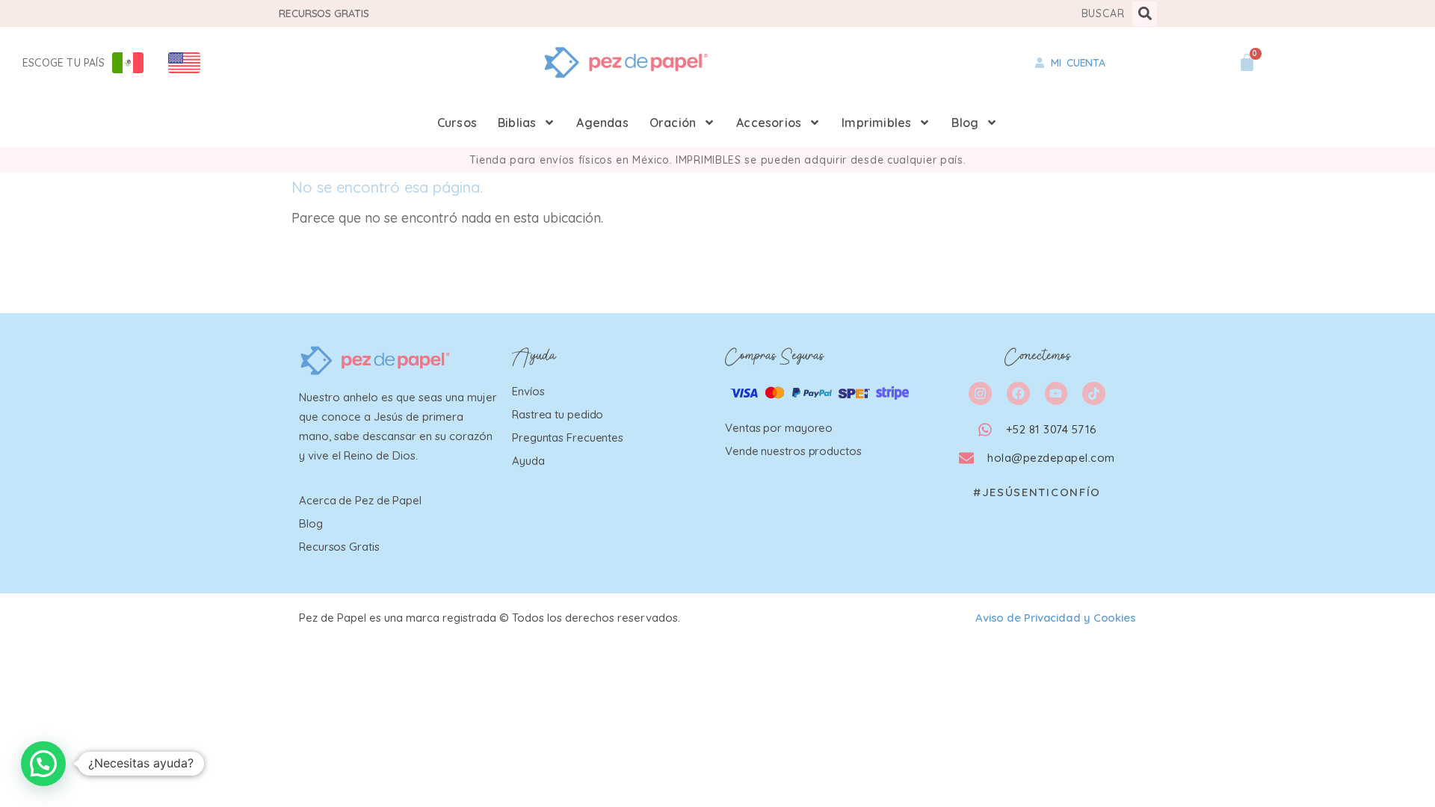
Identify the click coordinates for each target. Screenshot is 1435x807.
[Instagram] (980, 393)
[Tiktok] (1093, 393)
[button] (1144, 13)
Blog (964, 122)
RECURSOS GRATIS (324, 13)
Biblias (517, 122)
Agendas (602, 122)
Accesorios (768, 122)
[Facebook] (1018, 393)
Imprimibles (876, 122)
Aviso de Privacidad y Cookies (1055, 617)
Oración (672, 122)
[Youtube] (1056, 393)
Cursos (457, 122)
